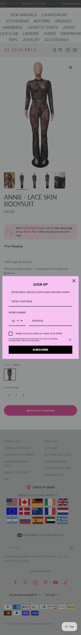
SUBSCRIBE (40, 350)
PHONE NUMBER (17, 312)
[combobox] (17, 321)
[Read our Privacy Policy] (70, 339)
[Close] (74, 280)
